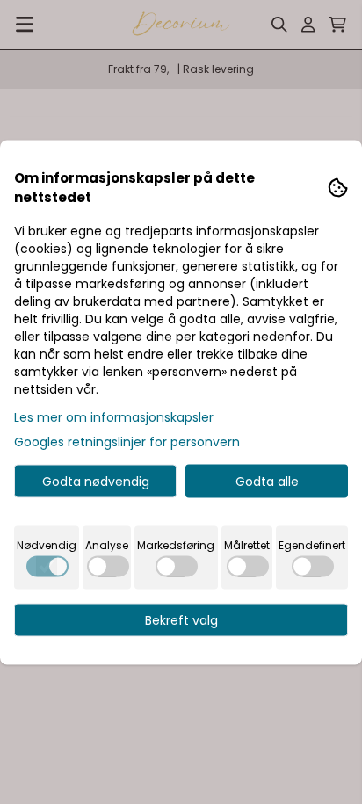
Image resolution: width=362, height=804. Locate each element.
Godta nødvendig (95, 480)
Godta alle (267, 480)
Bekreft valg (181, 619)
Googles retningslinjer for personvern (127, 441)
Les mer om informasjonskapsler (114, 416)
